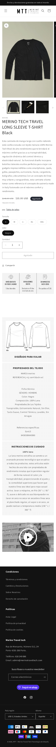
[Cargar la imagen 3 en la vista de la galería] (42, 107)
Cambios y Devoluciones (17, 585)
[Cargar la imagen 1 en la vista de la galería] (13, 107)
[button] (6, 11)
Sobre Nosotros (13, 592)
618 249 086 (20, 656)
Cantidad (6, 239)
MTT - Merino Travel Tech (22, 742)
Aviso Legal (11, 617)
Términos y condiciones (16, 579)
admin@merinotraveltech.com (27, 660)
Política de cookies (14, 629)
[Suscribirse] (44, 677)
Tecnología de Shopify (40, 742)
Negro (9, 234)
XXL (43, 222)
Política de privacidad (16, 623)
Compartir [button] (10, 265)
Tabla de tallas (12, 209)
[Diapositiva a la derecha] (53, 108)
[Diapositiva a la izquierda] (3, 108)
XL (33, 222)
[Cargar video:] (28, 537)
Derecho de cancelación (17, 599)
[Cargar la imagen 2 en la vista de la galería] (27, 107)
